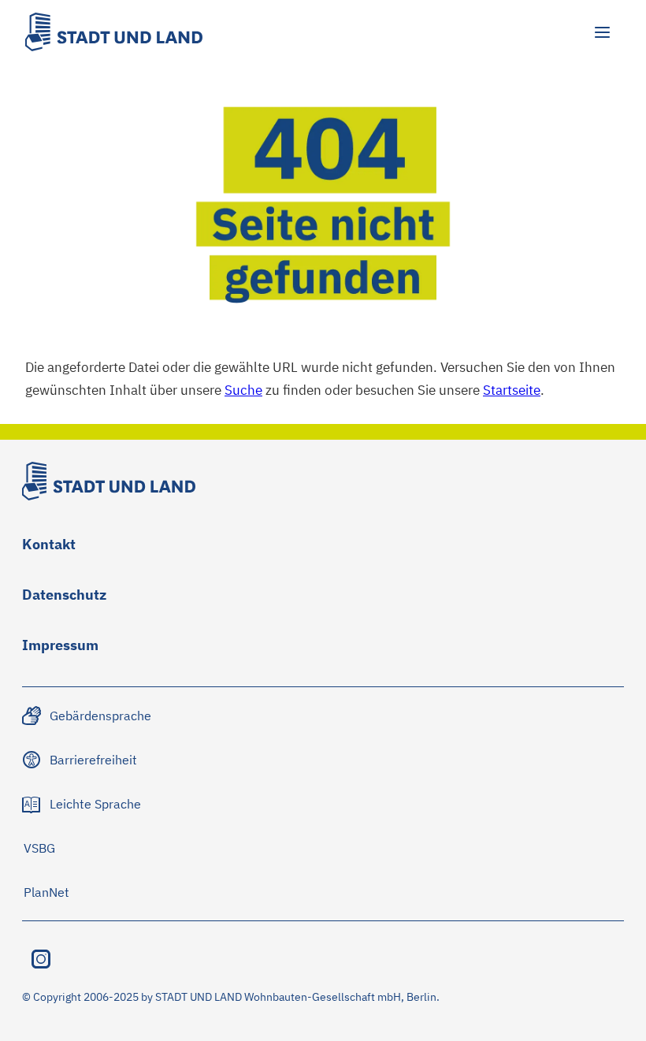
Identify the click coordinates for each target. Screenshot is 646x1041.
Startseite (511, 390)
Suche (243, 390)
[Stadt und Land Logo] (113, 32)
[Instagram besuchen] (41, 959)
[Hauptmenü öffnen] (602, 32)
